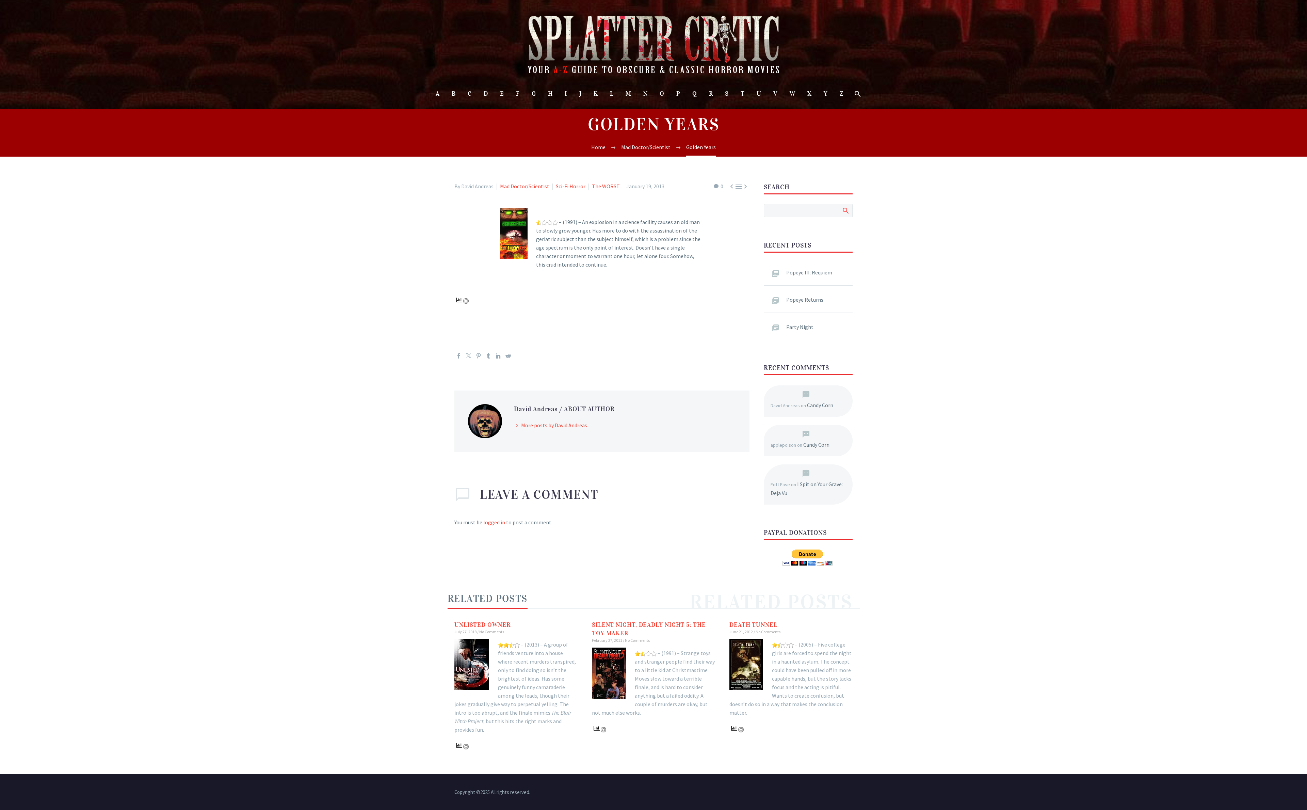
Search (845, 210)
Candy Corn (820, 405)
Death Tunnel (753, 625)
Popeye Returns (804, 299)
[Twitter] (468, 356)
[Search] (857, 94)
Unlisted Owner (482, 625)
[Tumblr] (488, 356)
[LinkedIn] (498, 356)
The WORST (606, 186)
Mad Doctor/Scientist (524, 186)
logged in (494, 522)
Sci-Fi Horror (570, 186)
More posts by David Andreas (554, 425)
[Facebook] (459, 356)
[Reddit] (508, 356)
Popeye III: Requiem (809, 272)
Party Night (799, 326)
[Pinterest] (478, 356)
